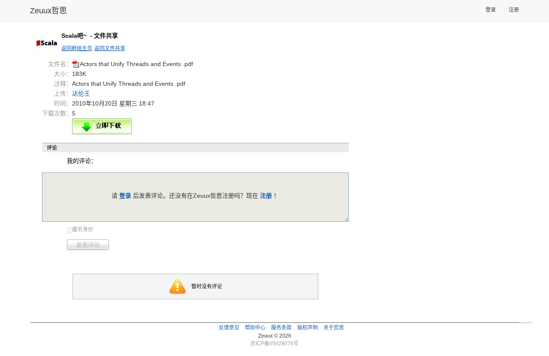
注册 (514, 10)
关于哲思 (333, 328)
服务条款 (281, 328)
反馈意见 (229, 328)
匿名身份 (82, 229)
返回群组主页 (76, 48)
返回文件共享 (109, 48)
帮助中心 (255, 328)
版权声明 (307, 328)
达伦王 (81, 93)
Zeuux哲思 (48, 10)
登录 (491, 10)
